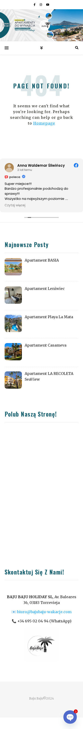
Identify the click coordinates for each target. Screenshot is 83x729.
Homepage (44, 123)
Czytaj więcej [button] (15, 205)
